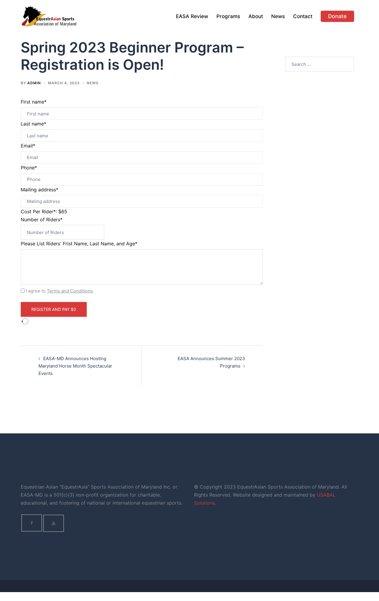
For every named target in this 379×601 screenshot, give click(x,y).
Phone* (29, 168)
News (278, 16)
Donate (337, 16)
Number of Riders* (41, 219)
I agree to (59, 291)
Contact (302, 16)
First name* (33, 102)
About (255, 16)
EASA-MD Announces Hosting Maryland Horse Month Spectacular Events (75, 366)
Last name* (33, 124)
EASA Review (192, 16)
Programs (228, 16)
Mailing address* (39, 190)
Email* (28, 146)
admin (34, 83)
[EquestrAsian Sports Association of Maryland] (49, 16)
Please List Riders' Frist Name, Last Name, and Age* (79, 244)
